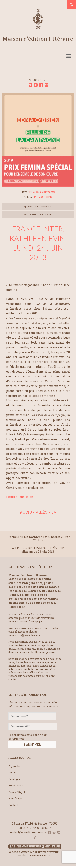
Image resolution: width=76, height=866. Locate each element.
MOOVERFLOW (41, 855)
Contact (13, 805)
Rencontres (15, 785)
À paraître (14, 766)
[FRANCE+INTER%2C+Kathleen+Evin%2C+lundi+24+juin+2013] (30, 85)
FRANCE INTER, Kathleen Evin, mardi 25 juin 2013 (38, 538)
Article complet (39, 206)
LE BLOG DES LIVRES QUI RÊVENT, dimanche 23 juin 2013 (39, 549)
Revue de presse (39, 214)
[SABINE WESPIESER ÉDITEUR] (38, 27)
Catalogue (14, 779)
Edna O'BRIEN (43, 197)
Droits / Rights (17, 792)
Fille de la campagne (42, 192)
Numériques (16, 798)
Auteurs (13, 772)
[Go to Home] (34, 847)
